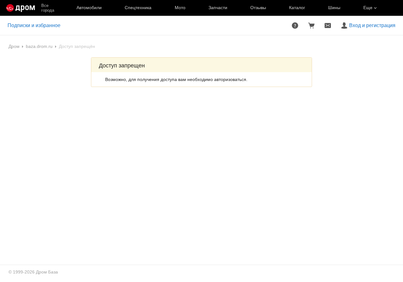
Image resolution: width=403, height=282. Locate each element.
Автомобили (89, 7)
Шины (334, 7)
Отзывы (258, 7)
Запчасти (217, 7)
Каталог (297, 7)
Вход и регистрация (372, 25)
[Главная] (20, 8)
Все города (47, 8)
